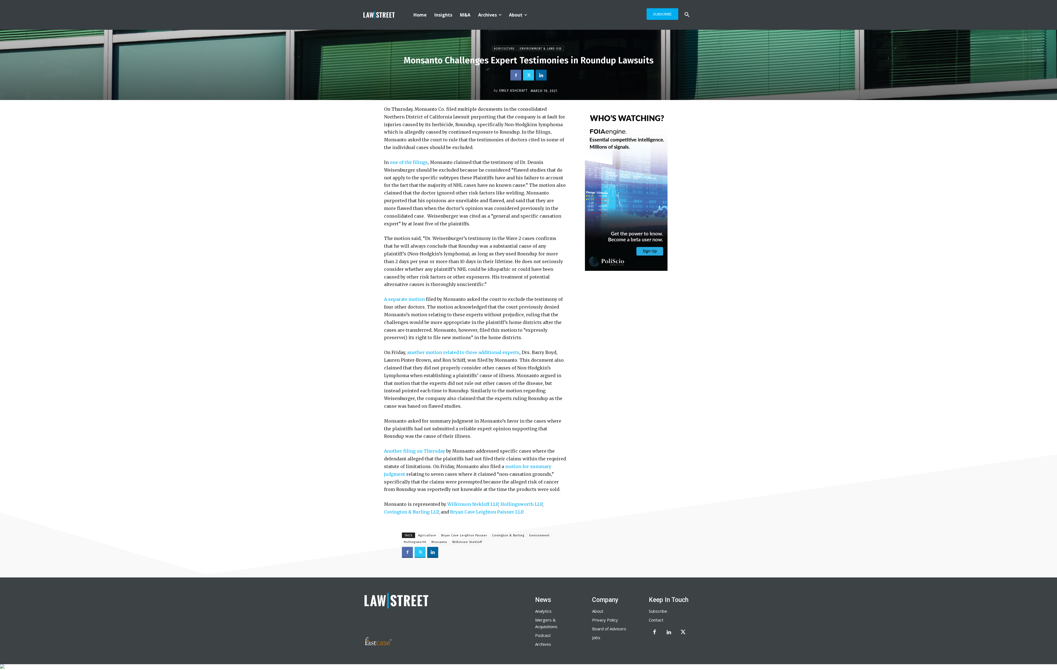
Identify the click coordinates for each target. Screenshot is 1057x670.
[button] (687, 14)
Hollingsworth (415, 542)
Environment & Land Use (541, 48)
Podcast (543, 635)
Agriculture (504, 48)
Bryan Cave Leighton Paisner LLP (486, 512)
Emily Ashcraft (513, 90)
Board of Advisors (609, 628)
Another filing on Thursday (414, 451)
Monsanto (439, 542)
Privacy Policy (605, 620)
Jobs (596, 637)
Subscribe (658, 611)
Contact (656, 620)
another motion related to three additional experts (463, 352)
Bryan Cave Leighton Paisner (464, 535)
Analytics (543, 611)
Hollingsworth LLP (521, 504)
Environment (539, 535)
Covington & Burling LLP (411, 512)
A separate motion (404, 299)
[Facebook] (515, 75)
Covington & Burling (508, 535)
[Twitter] (528, 75)
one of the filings (409, 162)
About (597, 611)
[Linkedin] (541, 75)
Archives (543, 644)
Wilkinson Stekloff (467, 542)
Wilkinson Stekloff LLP (472, 504)
